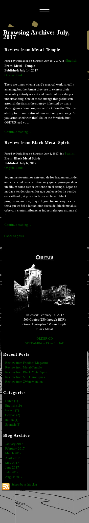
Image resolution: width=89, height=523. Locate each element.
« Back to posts (13, 236)
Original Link (13, 75)
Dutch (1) (11, 401)
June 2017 (12, 467)
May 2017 (12, 463)
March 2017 (13, 453)
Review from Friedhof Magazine (26, 363)
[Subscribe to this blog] (6, 486)
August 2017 (13, 477)
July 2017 (12, 472)
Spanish (70, 153)
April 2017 (12, 458)
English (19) (13, 405)
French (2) (12, 410)
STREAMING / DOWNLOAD (44, 343)
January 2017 (14, 444)
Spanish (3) (12, 424)
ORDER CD (45, 338)
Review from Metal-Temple (32, 49)
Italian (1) (11, 420)
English (71, 60)
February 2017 (15, 448)
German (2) (12, 415)
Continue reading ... (17, 132)
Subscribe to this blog (24, 484)
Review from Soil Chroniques (25, 377)
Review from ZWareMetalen (24, 382)
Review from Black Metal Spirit (37, 142)
